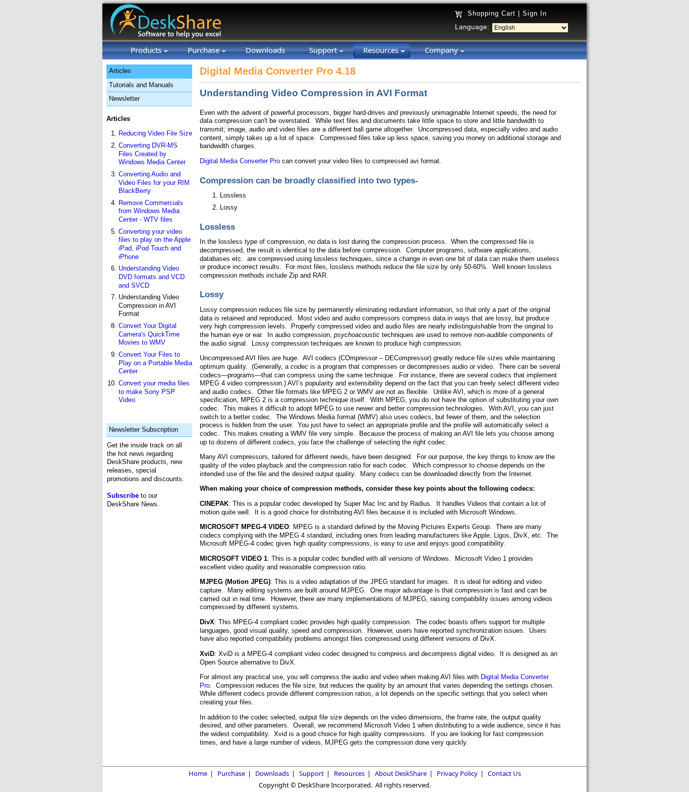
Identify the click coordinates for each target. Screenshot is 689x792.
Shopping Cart (491, 13)
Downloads (272, 773)
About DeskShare (401, 773)
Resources (349, 773)
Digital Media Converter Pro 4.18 (278, 71)
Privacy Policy (457, 773)
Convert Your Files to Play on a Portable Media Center (155, 363)
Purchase (231, 773)
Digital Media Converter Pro (240, 161)
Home (198, 773)
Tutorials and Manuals (141, 85)
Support (311, 773)
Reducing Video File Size (155, 133)
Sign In (535, 13)
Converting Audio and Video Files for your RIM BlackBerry (154, 182)
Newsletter (124, 98)
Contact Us (504, 773)
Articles (120, 71)
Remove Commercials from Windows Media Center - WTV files (151, 211)
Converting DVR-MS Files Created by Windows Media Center (152, 154)
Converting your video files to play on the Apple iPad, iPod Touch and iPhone (155, 244)
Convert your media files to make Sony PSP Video (154, 391)
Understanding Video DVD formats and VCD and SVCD (152, 277)
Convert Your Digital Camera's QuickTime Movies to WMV (149, 334)
